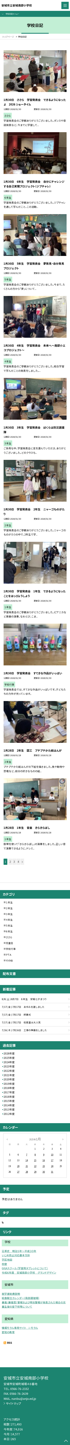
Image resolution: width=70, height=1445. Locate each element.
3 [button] (14, 862)
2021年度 (9, 1075)
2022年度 (9, 1071)
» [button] (22, 862)
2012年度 (9, 1114)
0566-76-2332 (19, 1389)
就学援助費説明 (11, 1294)
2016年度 (9, 1097)
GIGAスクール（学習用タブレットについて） (25, 1268)
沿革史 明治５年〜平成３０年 (19, 1251)
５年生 (9, 925)
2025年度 (9, 1058)
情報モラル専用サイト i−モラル (20, 1328)
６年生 (9, 931)
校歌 (4, 1264)
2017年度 (9, 1092)
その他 (9, 960)
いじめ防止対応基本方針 (16, 1255)
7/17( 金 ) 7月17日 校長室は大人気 (21, 1022)
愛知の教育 (8, 1332)
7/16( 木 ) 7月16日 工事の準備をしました (24, 1030)
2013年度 (9, 1109)
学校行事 (11, 948)
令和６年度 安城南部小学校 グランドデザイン (29, 1272)
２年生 (9, 908)
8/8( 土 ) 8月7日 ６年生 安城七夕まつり (24, 999)
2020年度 (9, 1079)
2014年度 (9, 1105)
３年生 (9, 914)
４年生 (9, 919)
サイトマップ (13, 1403)
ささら (9, 937)
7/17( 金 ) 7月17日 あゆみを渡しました (23, 1006)
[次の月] (62, 1139)
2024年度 (9, 1062)
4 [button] (18, 862)
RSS (9, 1343)
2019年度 (9, 1084)
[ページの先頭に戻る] (66, 1441)
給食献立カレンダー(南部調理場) (20, 1298)
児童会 (9, 943)
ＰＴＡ (9, 954)
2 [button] (10, 862)
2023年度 (9, 1066)
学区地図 (7, 1259)
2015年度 (9, 1101)
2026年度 (9, 1053)
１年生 (9, 902)
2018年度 (9, 1088)
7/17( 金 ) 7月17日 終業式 (16, 1014)
